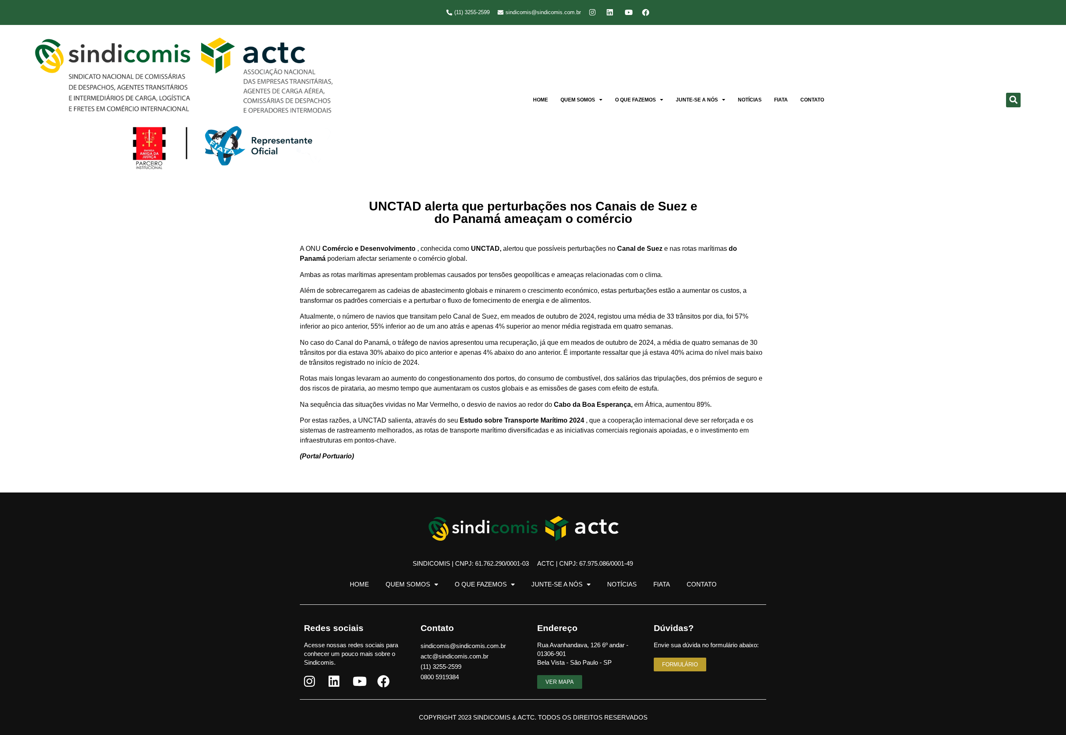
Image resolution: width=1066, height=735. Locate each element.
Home (540, 100)
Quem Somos (577, 100)
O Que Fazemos (635, 100)
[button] (1013, 100)
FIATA (781, 100)
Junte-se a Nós (697, 100)
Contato (812, 100)
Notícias (750, 100)
